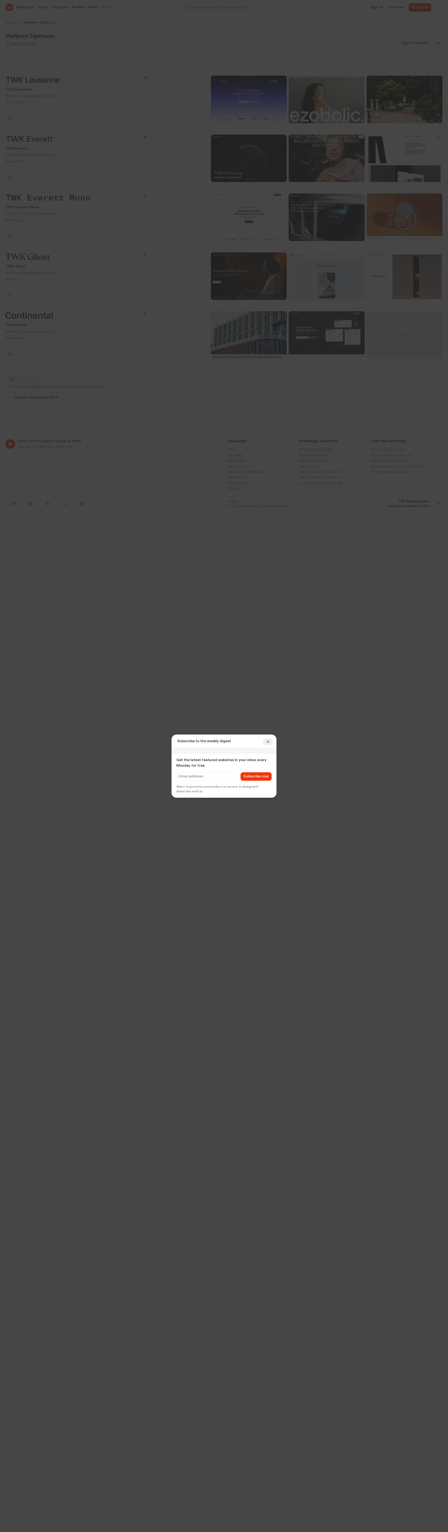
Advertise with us (189, 791)
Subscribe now (256, 776)
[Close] (268, 741)
